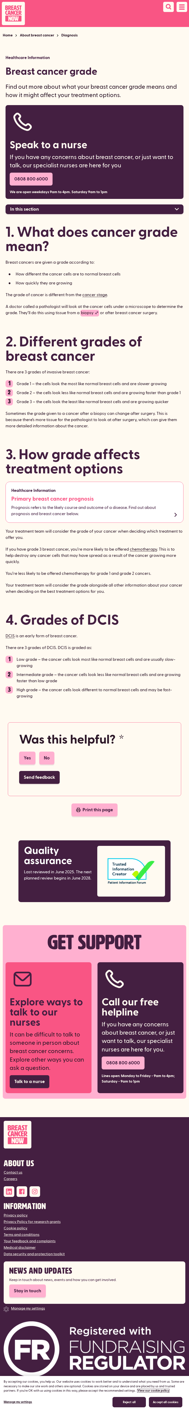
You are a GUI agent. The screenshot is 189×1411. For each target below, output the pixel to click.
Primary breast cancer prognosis (52, 499)
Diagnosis (69, 35)
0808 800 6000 (31, 179)
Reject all (129, 1402)
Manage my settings (28, 1308)
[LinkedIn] (9, 1191)
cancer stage (94, 295)
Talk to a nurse (29, 1081)
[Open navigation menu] (182, 7)
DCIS (10, 636)
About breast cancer (37, 35)
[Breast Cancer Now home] (13, 13)
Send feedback (39, 777)
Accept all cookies (165, 1402)
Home (8, 35)
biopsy (87, 313)
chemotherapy (143, 549)
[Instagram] (35, 1191)
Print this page (98, 810)
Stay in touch (27, 1291)
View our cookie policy (153, 1390)
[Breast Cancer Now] (94, 1135)
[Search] (168, 7)
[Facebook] (22, 1191)
